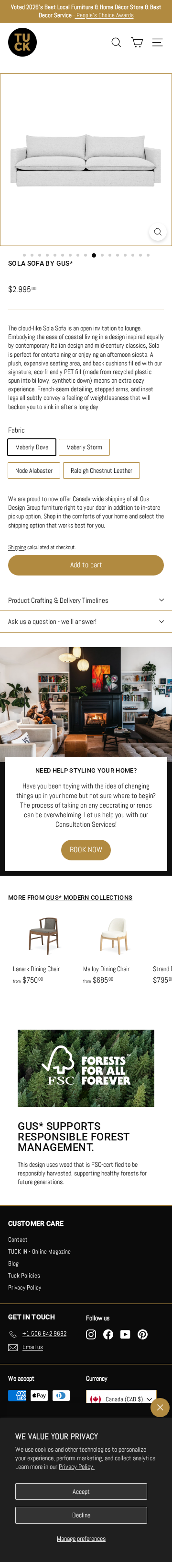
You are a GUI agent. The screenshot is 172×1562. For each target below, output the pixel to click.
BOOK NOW (86, 850)
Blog (13, 1263)
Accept (81, 1491)
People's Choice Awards (104, 15)
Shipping (17, 547)
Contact (18, 1239)
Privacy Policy (24, 1287)
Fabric (16, 430)
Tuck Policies (24, 1275)
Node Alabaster (34, 470)
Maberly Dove (31, 447)
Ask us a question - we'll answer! (52, 621)
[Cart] (137, 42)
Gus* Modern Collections (89, 897)
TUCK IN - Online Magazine (39, 1251)
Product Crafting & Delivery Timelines (58, 600)
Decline (81, 1515)
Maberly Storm (84, 447)
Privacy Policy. (77, 1466)
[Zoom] (158, 232)
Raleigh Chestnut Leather (101, 470)
